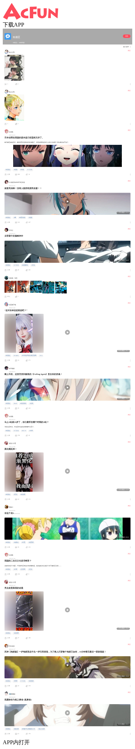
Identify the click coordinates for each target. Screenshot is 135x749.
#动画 (15, 169)
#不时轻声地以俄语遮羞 (29, 355)
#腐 (15, 217)
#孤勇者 (16, 729)
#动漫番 (22, 494)
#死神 (15, 681)
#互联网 (22, 569)
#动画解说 (25, 265)
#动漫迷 (31, 681)
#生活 (30, 569)
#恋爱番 (31, 542)
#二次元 (29, 169)
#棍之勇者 (41, 729)
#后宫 (33, 265)
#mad (15, 403)
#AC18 (24, 430)
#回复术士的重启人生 (28, 729)
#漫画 (30, 217)
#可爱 (23, 542)
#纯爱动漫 (22, 217)
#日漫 (22, 169)
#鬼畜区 (16, 542)
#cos (41, 355)
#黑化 (15, 494)
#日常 (31, 430)
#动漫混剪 (23, 403)
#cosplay (16, 355)
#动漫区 (8, 169)
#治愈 (31, 403)
